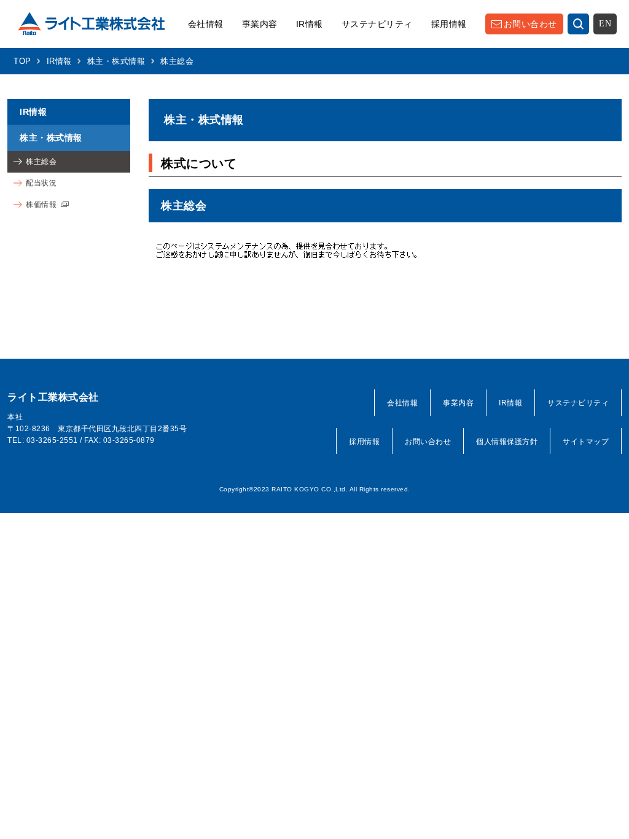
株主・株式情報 (116, 61)
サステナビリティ (377, 24)
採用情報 (449, 24)
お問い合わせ (530, 24)
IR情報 (309, 24)
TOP (22, 61)
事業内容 (260, 24)
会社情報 (206, 24)
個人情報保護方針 (506, 441)
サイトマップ (586, 441)
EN (605, 23)
